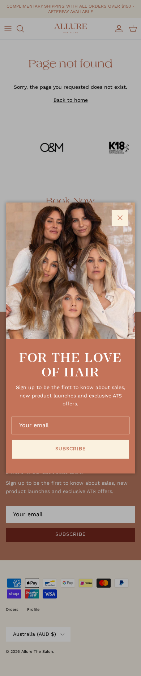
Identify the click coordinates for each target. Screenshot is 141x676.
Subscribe (70, 449)
